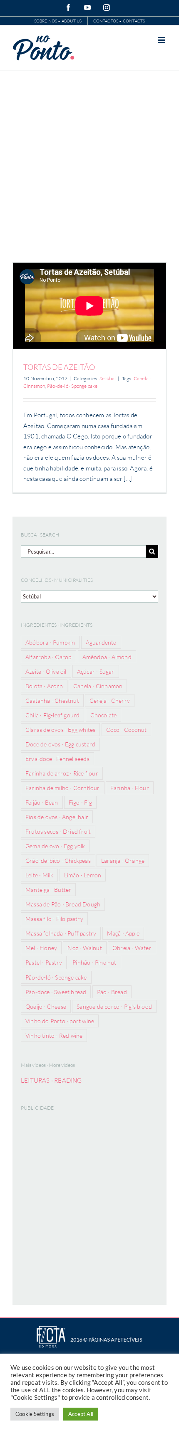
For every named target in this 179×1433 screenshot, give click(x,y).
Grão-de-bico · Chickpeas (58, 860)
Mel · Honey (41, 947)
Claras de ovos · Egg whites (60, 729)
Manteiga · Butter (48, 889)
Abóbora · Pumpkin (50, 642)
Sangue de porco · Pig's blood (114, 1006)
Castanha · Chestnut (52, 700)
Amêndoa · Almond (107, 656)
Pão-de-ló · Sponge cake (72, 386)
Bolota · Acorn (44, 685)
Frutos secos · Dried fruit (58, 831)
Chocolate (103, 715)
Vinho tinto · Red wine (53, 1035)
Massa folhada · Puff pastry (60, 933)
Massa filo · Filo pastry (54, 918)
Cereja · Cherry (110, 700)
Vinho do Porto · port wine (59, 1020)
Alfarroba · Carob (48, 656)
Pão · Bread (112, 991)
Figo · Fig (80, 802)
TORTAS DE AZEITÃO (59, 367)
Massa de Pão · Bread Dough (62, 904)
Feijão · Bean (41, 802)
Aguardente (101, 642)
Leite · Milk (39, 875)
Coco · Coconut (126, 729)
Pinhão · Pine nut (94, 962)
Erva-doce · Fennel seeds (57, 758)
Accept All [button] (80, 1414)
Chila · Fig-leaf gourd (52, 715)
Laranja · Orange (122, 860)
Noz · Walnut (84, 947)
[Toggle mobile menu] (162, 40)
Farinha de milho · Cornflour (62, 787)
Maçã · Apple (123, 933)
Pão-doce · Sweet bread (55, 991)
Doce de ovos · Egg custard (60, 744)
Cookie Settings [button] (34, 1414)
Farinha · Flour (129, 787)
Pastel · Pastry (43, 962)
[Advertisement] (89, 164)
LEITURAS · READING (51, 1080)
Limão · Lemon (83, 875)
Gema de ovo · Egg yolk (55, 845)
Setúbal (107, 378)
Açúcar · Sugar (95, 671)
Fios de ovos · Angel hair (56, 816)
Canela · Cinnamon (97, 685)
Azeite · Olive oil (46, 671)
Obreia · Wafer (132, 947)
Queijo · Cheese (45, 1006)
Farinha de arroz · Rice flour (61, 773)
